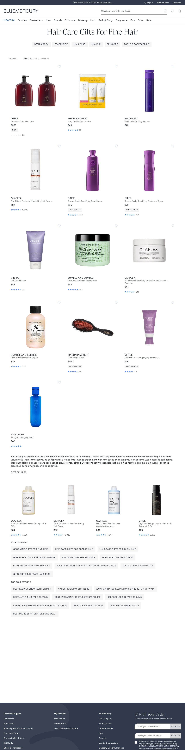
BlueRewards (163, 2)
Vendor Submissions (108, 743)
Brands (58, 20)
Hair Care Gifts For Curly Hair (118, 549)
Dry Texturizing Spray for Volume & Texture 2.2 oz (155, 525)
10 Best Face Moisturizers (73, 589)
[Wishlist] (172, 11)
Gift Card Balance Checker (66, 728)
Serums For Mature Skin (88, 605)
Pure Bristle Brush (76, 358)
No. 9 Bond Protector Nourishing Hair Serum (31, 201)
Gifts (140, 20)
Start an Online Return (14, 738)
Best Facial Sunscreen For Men (32, 589)
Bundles (22, 20)
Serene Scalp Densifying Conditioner (85, 201)
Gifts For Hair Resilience (138, 565)
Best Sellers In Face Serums (124, 597)
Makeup (83, 20)
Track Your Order (11, 733)
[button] (179, 11)
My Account (59, 718)
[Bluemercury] (21, 11)
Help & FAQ (9, 723)
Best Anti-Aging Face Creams (30, 597)
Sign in (150, 2)
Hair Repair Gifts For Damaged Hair (34, 557)
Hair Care (79, 44)
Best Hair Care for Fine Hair (79, 557)
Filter (13, 58)
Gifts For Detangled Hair (117, 557)
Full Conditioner (18, 281)
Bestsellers (36, 20)
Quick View (35, 90)
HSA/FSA (9, 20)
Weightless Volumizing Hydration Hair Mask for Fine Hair (146, 282)
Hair (92, 20)
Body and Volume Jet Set (79, 121)
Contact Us (9, 718)
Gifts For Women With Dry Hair (31, 565)
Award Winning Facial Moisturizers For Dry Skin (125, 589)
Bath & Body (105, 20)
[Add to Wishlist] (59, 66)
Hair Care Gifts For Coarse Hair (74, 549)
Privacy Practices (162, 749)
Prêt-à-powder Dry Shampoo (24, 358)
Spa (101, 733)
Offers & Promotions (13, 747)
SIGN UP (175, 726)
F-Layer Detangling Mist (22, 437)
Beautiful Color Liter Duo (22, 121)
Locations (177, 2)
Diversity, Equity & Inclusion (111, 747)
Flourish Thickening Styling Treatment (142, 358)
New (48, 20)
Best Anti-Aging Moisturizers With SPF (78, 597)
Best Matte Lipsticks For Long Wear (34, 613)
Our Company (105, 718)
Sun (133, 20)
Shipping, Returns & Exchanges (18, 728)
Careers (102, 738)
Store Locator (105, 723)
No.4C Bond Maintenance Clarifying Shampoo (108, 525)
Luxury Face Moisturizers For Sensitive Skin (40, 605)
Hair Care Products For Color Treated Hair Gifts (86, 565)
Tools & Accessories (136, 44)
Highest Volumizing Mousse (137, 121)
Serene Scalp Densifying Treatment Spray (144, 201)
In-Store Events (106, 728)
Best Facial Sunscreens (124, 605)
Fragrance (122, 20)
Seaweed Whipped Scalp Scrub (82, 281)
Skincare (70, 20)
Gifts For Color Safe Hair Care (31, 574)
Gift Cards (8, 743)
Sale (149, 20)
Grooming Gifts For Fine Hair (30, 549)
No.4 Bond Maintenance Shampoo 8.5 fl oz (28, 525)
